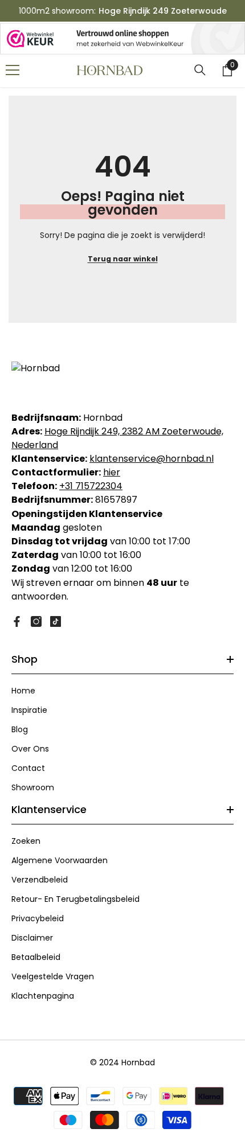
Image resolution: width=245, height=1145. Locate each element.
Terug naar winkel (123, 259)
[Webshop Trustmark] (122, 39)
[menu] (12, 70)
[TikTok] (55, 621)
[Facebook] (16, 621)
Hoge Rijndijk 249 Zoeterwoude (163, 11)
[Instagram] (36, 621)
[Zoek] (200, 70)
